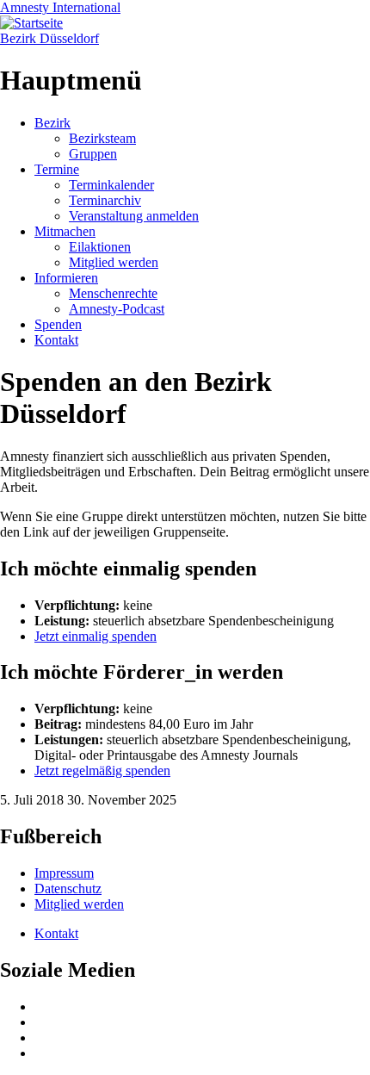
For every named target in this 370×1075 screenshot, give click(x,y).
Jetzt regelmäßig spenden (102, 770)
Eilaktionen (100, 246)
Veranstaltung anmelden (134, 215)
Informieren (66, 277)
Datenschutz (68, 888)
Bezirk (52, 122)
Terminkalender (111, 184)
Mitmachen (65, 231)
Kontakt (56, 339)
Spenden (58, 324)
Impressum (64, 873)
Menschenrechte (113, 293)
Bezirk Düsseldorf (49, 38)
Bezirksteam (102, 138)
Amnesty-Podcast (116, 308)
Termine (56, 169)
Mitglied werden (113, 262)
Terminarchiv (105, 200)
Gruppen (93, 153)
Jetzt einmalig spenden (95, 636)
